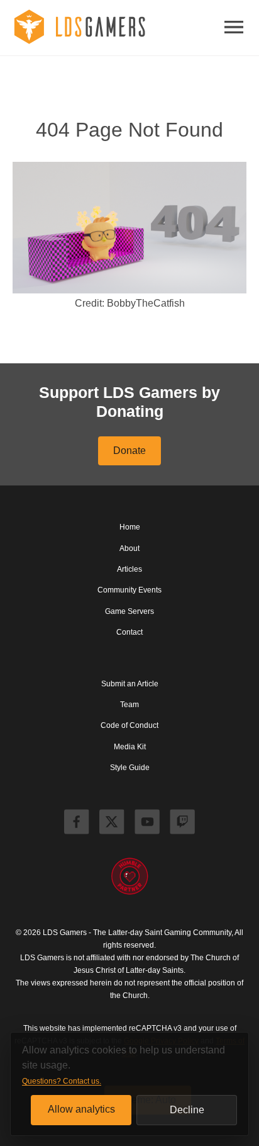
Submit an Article (129, 683)
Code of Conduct (129, 725)
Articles (129, 569)
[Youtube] (147, 823)
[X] (111, 823)
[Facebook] (76, 823)
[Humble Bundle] (129, 877)
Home (129, 527)
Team (129, 704)
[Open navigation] (233, 28)
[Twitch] (182, 823)
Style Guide (130, 767)
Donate (129, 450)
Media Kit (130, 746)
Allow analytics (81, 1109)
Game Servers (129, 611)
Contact (129, 632)
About (129, 548)
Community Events (129, 590)
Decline (187, 1109)
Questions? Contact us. (61, 1081)
